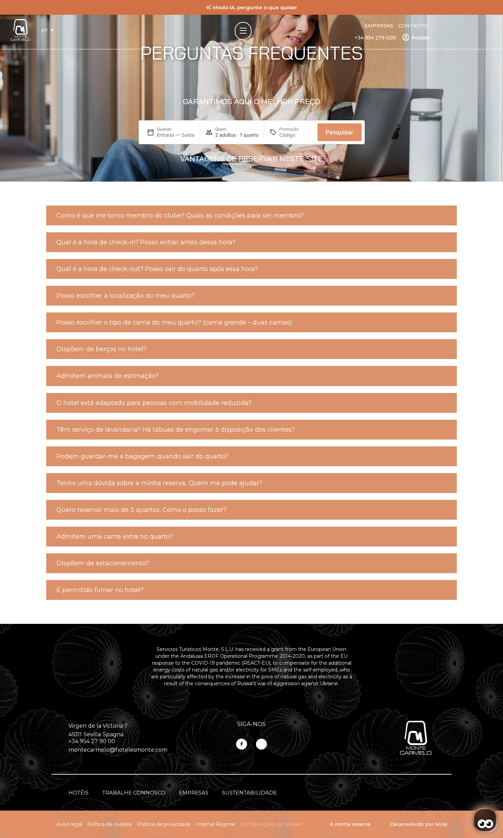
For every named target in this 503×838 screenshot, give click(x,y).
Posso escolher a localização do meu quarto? (125, 295)
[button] (251, 215)
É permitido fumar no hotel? (100, 590)
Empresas (378, 26)
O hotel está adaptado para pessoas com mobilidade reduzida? (154, 403)
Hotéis (78, 792)
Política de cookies (109, 824)
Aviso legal (69, 824)
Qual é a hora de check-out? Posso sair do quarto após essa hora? (157, 269)
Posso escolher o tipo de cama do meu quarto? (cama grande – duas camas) (174, 322)
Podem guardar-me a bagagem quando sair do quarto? (142, 456)
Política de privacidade (164, 824)
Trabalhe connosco (133, 792)
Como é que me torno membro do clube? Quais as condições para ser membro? (180, 215)
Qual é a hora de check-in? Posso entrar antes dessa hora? (145, 242)
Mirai (441, 824)
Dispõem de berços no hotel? (101, 349)
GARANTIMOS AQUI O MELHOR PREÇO (251, 101)
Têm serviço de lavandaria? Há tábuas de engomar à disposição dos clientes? (175, 429)
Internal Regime (215, 824)
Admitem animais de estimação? (107, 376)
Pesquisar (339, 132)
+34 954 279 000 (375, 38)
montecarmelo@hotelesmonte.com (117, 750)
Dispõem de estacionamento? (102, 563)
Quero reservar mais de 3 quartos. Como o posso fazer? (141, 510)
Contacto (412, 26)
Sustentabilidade (249, 792)
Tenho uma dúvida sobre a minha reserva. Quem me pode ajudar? (159, 483)
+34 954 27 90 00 (91, 741)
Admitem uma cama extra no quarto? (114, 536)
